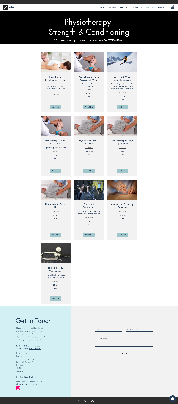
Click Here (33, 377)
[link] (55, 78)
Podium (11, 7)
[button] (173, 7)
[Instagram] (18, 388)
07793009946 (115, 40)
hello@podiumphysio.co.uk (32, 381)
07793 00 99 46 (29, 384)
